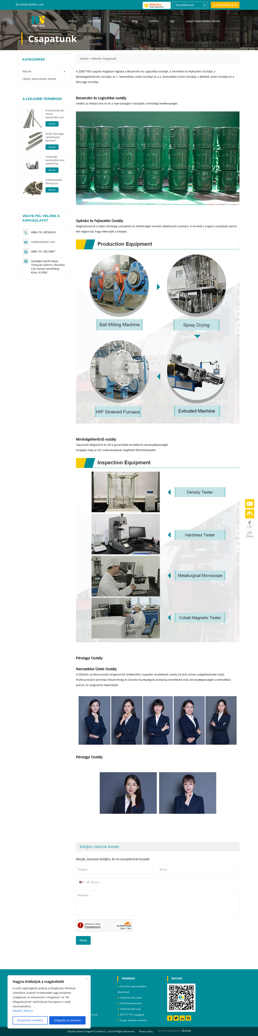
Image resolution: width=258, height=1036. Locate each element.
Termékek (94, 21)
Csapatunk (109, 58)
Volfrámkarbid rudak (131, 997)
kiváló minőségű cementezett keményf (55, 137)
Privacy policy (146, 1031)
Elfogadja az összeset (67, 1020)
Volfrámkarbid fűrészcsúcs (54, 181)
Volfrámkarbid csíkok (131, 1003)
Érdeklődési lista (226, 5)
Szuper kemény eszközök (133, 1020)
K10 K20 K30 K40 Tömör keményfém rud (55, 114)
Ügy (172, 21)
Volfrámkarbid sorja (130, 1009)
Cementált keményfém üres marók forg (55, 160)
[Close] (86, 978)
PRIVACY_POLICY (23, 1011)
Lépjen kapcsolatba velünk (203, 21)
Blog (134, 21)
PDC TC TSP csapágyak (132, 1014)
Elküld (83, 940)
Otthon (72, 21)
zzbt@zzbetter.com (31, 4)
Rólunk (116, 21)
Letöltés (153, 21)
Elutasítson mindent (30, 1020)
